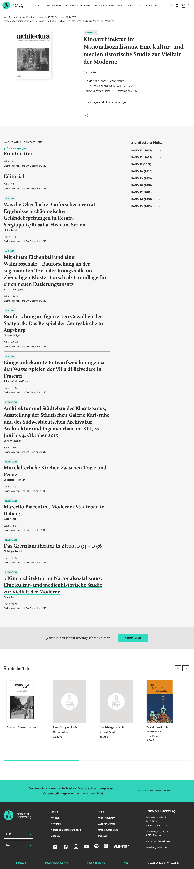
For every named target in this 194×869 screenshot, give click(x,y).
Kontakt (150, 841)
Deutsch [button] (10, 845)
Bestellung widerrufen (157, 847)
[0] (177, 5)
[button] (87, 115)
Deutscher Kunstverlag (167, 863)
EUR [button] (8, 834)
